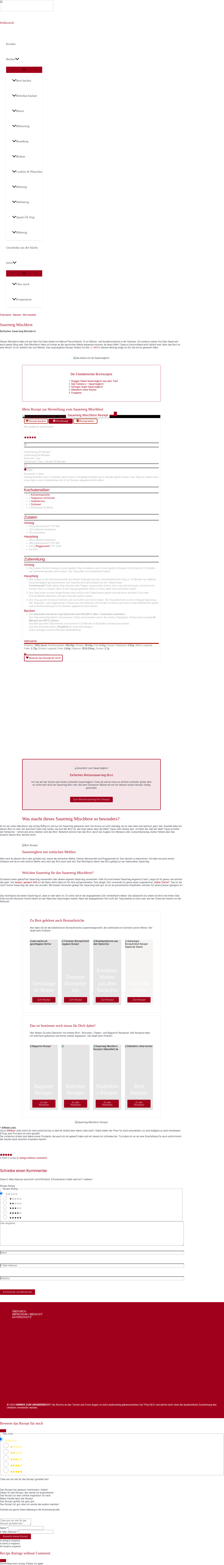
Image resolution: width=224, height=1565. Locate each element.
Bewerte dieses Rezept (15, 1536)
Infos (9, 262)
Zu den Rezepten (44, 1103)
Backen (10, 59)
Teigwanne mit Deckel (43, 498)
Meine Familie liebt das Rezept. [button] (17, 1498)
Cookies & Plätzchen (29, 171)
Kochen (11, 44)
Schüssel (36, 504)
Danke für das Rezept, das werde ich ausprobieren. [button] (27, 1492)
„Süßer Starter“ (161, 882)
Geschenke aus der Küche (22, 247)
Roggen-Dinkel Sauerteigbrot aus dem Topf (94, 381)
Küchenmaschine (40, 495)
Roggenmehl (43, 546)
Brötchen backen (26, 95)
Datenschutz (22, 1317)
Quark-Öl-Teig (25, 217)
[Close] (3, 1430)
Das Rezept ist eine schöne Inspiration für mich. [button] (25, 1495)
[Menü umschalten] (24, 70)
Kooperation (24, 299)
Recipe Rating (7, 1185)
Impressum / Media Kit (27, 1314)
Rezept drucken (37, 421)
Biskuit (20, 156)
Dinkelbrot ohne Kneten (83, 389)
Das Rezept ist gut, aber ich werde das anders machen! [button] (29, 1504)
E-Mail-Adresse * (9, 1531)
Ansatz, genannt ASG (25, 882)
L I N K (94, 347)
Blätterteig (22, 126)
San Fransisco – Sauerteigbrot (87, 384)
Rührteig (21, 232)
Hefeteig (21, 186)
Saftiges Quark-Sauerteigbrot (87, 386)
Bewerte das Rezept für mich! (44, 658)
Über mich (22, 284)
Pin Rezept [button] (61, 421)
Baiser (20, 111)
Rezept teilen (86, 421)
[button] (17, 59)
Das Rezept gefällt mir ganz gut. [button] (17, 1501)
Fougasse (76, 392)
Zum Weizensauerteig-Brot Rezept (91, 799)
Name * (4, 1528)
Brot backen (23, 80)
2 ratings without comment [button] (31, 1158)
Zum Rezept (43, 999)
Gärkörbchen (38, 501)
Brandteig (22, 141)
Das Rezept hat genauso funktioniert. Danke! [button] (24, 1489)
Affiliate (11, 1130)
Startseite (5, 314)
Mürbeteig (22, 202)
